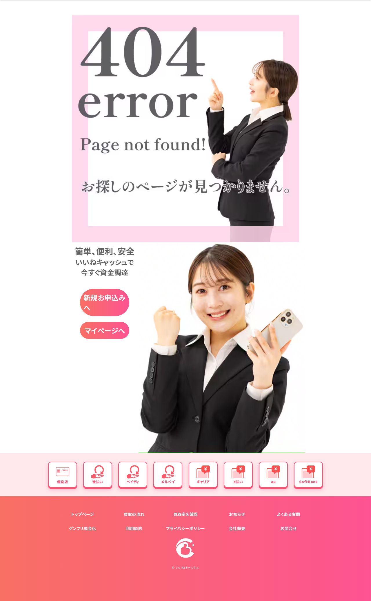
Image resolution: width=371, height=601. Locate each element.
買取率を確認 (185, 514)
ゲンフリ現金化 (82, 528)
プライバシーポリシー (185, 528)
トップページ (82, 514)
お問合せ (288, 528)
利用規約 (134, 528)
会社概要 (237, 528)
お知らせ (237, 514)
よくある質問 (288, 514)
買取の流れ (134, 514)
